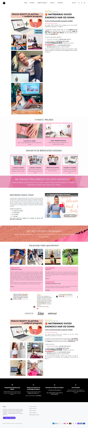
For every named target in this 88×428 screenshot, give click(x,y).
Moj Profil (74, 2)
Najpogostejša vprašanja (34, 414)
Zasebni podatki (32, 410)
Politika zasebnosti (33, 412)
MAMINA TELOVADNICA (42, 2)
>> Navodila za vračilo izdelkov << (55, 390)
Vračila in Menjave (32, 406)
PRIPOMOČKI (60, 2)
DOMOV (25, 2)
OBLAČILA (52, 2)
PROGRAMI (32, 2)
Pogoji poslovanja (32, 408)
